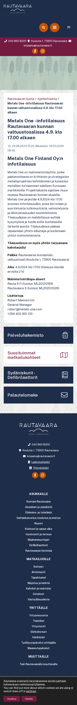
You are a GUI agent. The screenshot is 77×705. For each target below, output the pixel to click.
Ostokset (38, 593)
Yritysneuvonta (38, 615)
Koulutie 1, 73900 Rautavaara (48, 41)
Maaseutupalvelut (38, 648)
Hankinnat (38, 637)
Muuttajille (38, 656)
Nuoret (38, 523)
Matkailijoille (39, 559)
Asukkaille (38, 494)
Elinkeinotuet (38, 631)
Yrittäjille (38, 608)
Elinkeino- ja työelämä (38, 512)
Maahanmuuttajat (38, 539)
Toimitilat (38, 620)
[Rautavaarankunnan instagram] (42, 51)
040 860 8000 (17, 41)
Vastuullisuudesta (39, 599)
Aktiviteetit (38, 572)
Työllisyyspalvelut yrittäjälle (38, 642)
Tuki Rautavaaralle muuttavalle (39, 664)
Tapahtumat (38, 577)
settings (31, 691)
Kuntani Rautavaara (38, 501)
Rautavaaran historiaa (38, 550)
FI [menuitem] (68, 27)
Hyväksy (11, 698)
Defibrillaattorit (38, 545)
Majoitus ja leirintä (38, 583)
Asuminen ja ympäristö (38, 507)
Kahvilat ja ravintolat (38, 588)
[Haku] (43, 27)
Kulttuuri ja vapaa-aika (38, 528)
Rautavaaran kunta (20, 99)
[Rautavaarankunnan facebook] (35, 51)
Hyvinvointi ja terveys (39, 534)
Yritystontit (39, 626)
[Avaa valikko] (54, 27)
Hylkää (29, 698)
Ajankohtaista (47, 99)
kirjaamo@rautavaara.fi (40, 456)
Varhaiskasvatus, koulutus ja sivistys (38, 517)
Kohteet (38, 566)
